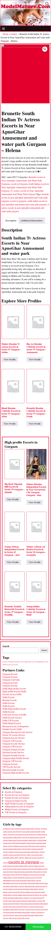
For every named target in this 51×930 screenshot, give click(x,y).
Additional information (31, 220)
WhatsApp (38, 926)
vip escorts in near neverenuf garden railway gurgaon (19, 912)
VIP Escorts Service (12, 766)
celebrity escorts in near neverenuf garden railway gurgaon (26, 852)
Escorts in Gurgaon (8, 662)
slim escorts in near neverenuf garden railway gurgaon (25, 901)
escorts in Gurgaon (18, 183)
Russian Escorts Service (13, 752)
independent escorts (42, 662)
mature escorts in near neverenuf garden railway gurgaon (25, 889)
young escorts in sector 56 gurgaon (18, 918)
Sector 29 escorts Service (14, 734)
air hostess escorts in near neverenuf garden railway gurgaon (21, 828)
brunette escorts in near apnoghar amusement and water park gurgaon (25, 197)
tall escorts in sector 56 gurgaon (18, 906)
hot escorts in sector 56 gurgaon (12, 874)
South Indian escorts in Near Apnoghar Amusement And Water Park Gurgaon (25, 187)
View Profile (10, 359)
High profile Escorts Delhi (14, 691)
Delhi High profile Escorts (14, 688)
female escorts (19, 662)
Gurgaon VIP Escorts (12, 740)
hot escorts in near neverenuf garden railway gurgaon (30, 871)
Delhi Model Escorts (12, 723)
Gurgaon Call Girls (11, 679)
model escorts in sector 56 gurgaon (28, 895)
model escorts (7, 665)
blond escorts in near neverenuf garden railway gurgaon (25, 840)
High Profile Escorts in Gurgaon (19, 803)
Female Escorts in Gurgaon (17, 797)
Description (10, 220)
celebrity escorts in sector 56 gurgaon (14, 855)
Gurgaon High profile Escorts (16, 772)
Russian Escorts (10, 700)
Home (5, 33)
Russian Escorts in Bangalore (16, 726)
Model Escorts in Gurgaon (16, 809)
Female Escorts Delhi (12, 729)
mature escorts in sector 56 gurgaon (14, 892)
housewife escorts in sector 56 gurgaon (30, 877)
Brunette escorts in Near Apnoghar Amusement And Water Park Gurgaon (23, 180)
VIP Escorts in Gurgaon (15, 812)
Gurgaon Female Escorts (14, 749)
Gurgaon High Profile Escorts (16, 758)
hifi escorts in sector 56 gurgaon (24, 869)
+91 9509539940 (12, 926)
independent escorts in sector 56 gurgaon (15, 883)
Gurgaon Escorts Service (14, 737)
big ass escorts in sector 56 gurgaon (24, 834)
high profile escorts (30, 662)
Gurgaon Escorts (10, 673)
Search (6, 646)
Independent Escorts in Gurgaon (19, 806)
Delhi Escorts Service (12, 717)
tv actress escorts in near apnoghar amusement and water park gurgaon (25, 208)
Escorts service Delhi (12, 694)
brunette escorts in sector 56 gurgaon (24, 846)
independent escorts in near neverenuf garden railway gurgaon (22, 880)
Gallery (14, 33)
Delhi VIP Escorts (11, 720)
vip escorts (14, 665)
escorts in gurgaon (18, 200)
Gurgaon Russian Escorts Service (17, 732)
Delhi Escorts (9, 697)
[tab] (11, 220)
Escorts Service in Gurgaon (17, 794)
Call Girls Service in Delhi (14, 714)
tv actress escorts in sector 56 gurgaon (36, 909)
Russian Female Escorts (13, 769)
